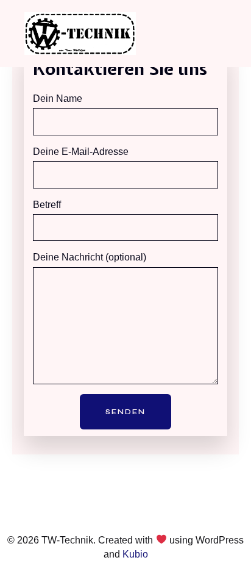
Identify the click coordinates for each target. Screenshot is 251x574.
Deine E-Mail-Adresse (81, 151)
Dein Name (57, 98)
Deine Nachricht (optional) (89, 257)
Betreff (47, 204)
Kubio (135, 554)
